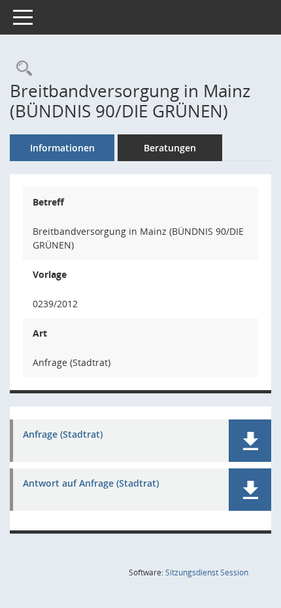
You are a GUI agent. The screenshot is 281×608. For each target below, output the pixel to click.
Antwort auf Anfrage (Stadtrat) (91, 483)
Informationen (62, 148)
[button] (250, 440)
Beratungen (170, 148)
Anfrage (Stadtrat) (63, 434)
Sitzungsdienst (206, 572)
